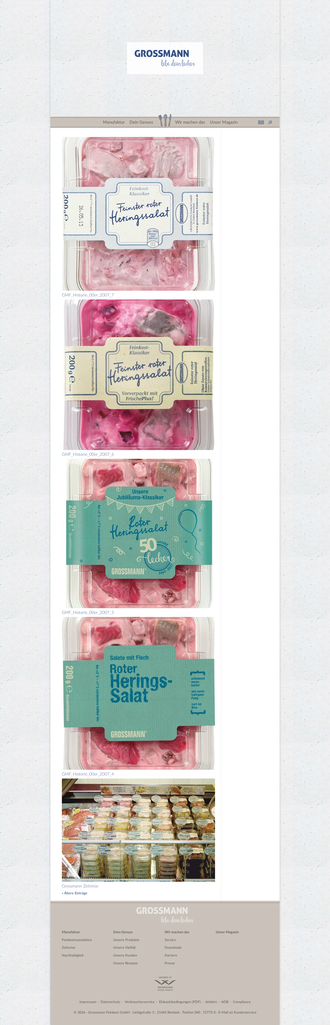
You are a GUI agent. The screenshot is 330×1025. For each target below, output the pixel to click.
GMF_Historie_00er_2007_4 (88, 774)
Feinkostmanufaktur (77, 940)
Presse (170, 963)
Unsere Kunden (125, 955)
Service (170, 940)
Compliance (242, 1002)
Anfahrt (211, 1002)
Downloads (173, 947)
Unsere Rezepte (125, 963)
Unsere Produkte (126, 940)
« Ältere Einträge (74, 893)
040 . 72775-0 (205, 1012)
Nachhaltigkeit (73, 955)
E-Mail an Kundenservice (237, 1012)
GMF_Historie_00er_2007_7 (88, 295)
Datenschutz (110, 1002)
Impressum (87, 1002)
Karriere (171, 955)
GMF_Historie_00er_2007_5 (88, 612)
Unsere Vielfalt (124, 947)
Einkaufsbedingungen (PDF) (180, 1002)
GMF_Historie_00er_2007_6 (88, 454)
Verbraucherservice (140, 1002)
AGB (224, 1002)
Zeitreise (68, 947)
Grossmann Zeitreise (80, 886)
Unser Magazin (224, 121)
